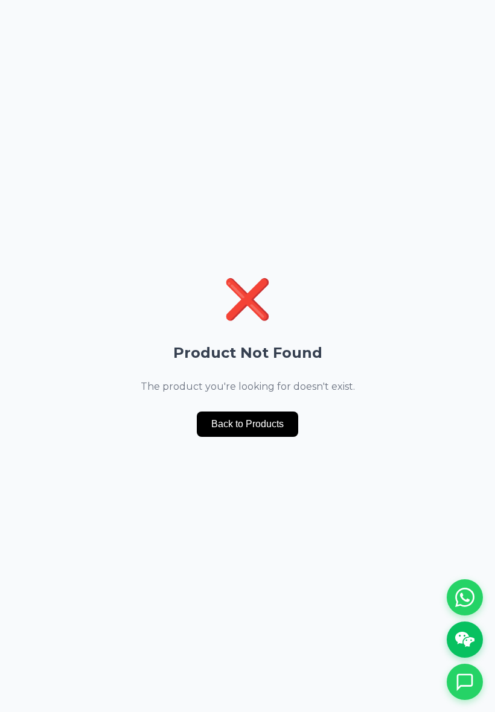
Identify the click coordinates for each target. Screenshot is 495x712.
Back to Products (247, 424)
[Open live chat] (465, 682)
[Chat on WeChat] (465, 639)
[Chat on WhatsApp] (465, 597)
